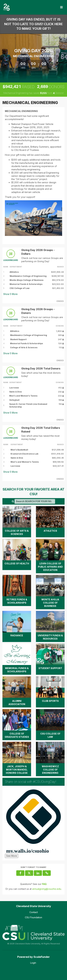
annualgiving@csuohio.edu (46, 888)
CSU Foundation (33, 917)
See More (11, 855)
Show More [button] (10, 294)
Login (33, 962)
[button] (47, 873)
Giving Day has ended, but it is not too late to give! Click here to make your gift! (33, 24)
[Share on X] (29, 873)
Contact (33, 912)
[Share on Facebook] (20, 873)
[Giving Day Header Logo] (6, 7)
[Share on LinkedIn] (38, 873)
